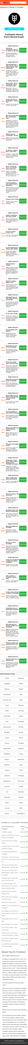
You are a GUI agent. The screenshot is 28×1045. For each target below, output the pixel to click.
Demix (7, 802)
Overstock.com (7, 700)
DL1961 (21, 786)
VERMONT (7, 754)
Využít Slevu (23, 50)
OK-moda (21, 710)
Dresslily (21, 727)
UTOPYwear (7, 716)
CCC (7, 792)
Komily (21, 716)
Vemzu (21, 738)
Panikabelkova (21, 813)
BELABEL (7, 732)
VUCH (21, 770)
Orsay (7, 705)
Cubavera (7, 775)
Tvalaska (7, 770)
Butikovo (7, 689)
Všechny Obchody (9, 1041)
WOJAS (21, 732)
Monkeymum (7, 781)
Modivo (21, 689)
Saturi (21, 765)
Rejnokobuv (21, 759)
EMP (21, 808)
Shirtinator (21, 705)
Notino (21, 700)
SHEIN (21, 683)
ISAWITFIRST (7, 748)
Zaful (7, 721)
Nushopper (21, 775)
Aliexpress (21, 678)
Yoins (20, 694)
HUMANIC (21, 748)
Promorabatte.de (19, 1041)
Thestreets (7, 797)
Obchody (11, 7)
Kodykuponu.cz (4, 7)
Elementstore (7, 694)
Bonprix (7, 759)
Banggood (7, 683)
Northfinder (21, 792)
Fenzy (7, 710)
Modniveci (7, 765)
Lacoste (7, 808)
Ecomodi (7, 786)
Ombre (7, 813)
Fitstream (21, 797)
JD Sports (21, 743)
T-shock (21, 754)
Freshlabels (20, 7)
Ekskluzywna (7, 727)
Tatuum (21, 802)
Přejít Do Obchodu (14, 29)
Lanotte (7, 738)
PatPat (7, 678)
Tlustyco (7, 743)
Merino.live (21, 781)
